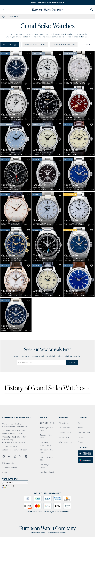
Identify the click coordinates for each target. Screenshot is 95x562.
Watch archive (65, 442)
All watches (64, 423)
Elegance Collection (35, 44)
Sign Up (72, 362)
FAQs (4, 472)
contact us (56, 37)
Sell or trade (64, 437)
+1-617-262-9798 (9, 446)
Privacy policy (8, 463)
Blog (80, 423)
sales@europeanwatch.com (14, 450)
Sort (88, 45)
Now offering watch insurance (47, 2)
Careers (81, 437)
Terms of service (9, 468)
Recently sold (65, 433)
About (80, 428)
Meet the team (84, 433)
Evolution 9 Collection (64, 44)
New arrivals (64, 428)
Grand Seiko (13, 16)
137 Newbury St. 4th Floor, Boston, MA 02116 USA (14, 431)
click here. (84, 37)
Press (80, 442)
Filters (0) (8, 44)
